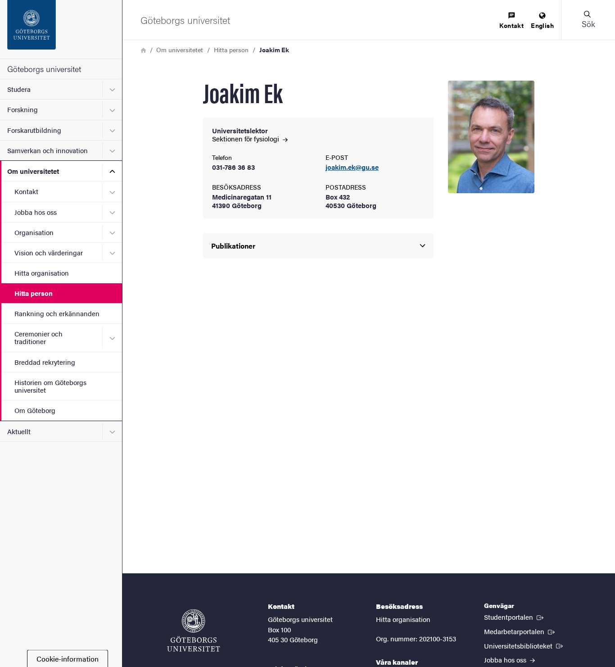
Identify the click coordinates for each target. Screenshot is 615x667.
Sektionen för (246, 138)
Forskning (22, 109)
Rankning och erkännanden (56, 313)
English (542, 25)
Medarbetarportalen (520, 631)
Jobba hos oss (35, 212)
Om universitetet (33, 171)
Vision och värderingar (48, 252)
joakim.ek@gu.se (352, 167)
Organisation (34, 232)
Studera (19, 89)
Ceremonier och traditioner (38, 337)
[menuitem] (511, 21)
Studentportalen (514, 617)
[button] (588, 20)
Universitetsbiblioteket (524, 645)
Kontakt (26, 191)
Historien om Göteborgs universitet (50, 386)
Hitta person (33, 293)
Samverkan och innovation (47, 150)
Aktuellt (19, 431)
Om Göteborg (34, 410)
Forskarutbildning (34, 130)
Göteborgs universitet (44, 68)
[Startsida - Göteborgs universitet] (61, 29)
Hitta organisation (41, 272)
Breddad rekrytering (44, 362)
